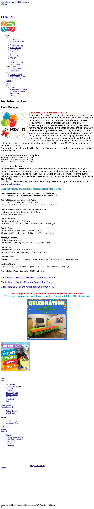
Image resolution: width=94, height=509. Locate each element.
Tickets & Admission (13, 386)
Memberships (6, 405)
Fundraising (10, 445)
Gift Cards (9, 388)
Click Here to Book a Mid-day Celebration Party (27, 282)
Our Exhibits (10, 384)
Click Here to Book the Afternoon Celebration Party (28, 286)
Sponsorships (10, 441)
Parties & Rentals (7, 407)
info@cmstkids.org (10, 184)
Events (3, 429)
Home (3, 378)
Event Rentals (11, 413)
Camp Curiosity (11, 421)
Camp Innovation (12, 423)
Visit (2, 380)
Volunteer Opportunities (14, 437)
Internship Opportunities (14, 439)
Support (4, 431)
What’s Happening (12, 393)
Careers (8, 443)
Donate (8, 435)
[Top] (2, 507)
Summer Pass (10, 391)
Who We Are (10, 397)
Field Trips (5, 427)
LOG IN (7, 17)
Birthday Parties (11, 411)
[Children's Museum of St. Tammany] (15, 2)
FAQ (7, 401)
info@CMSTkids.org (37, 466)
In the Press (10, 399)
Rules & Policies (12, 395)
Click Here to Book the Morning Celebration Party (28, 277)
